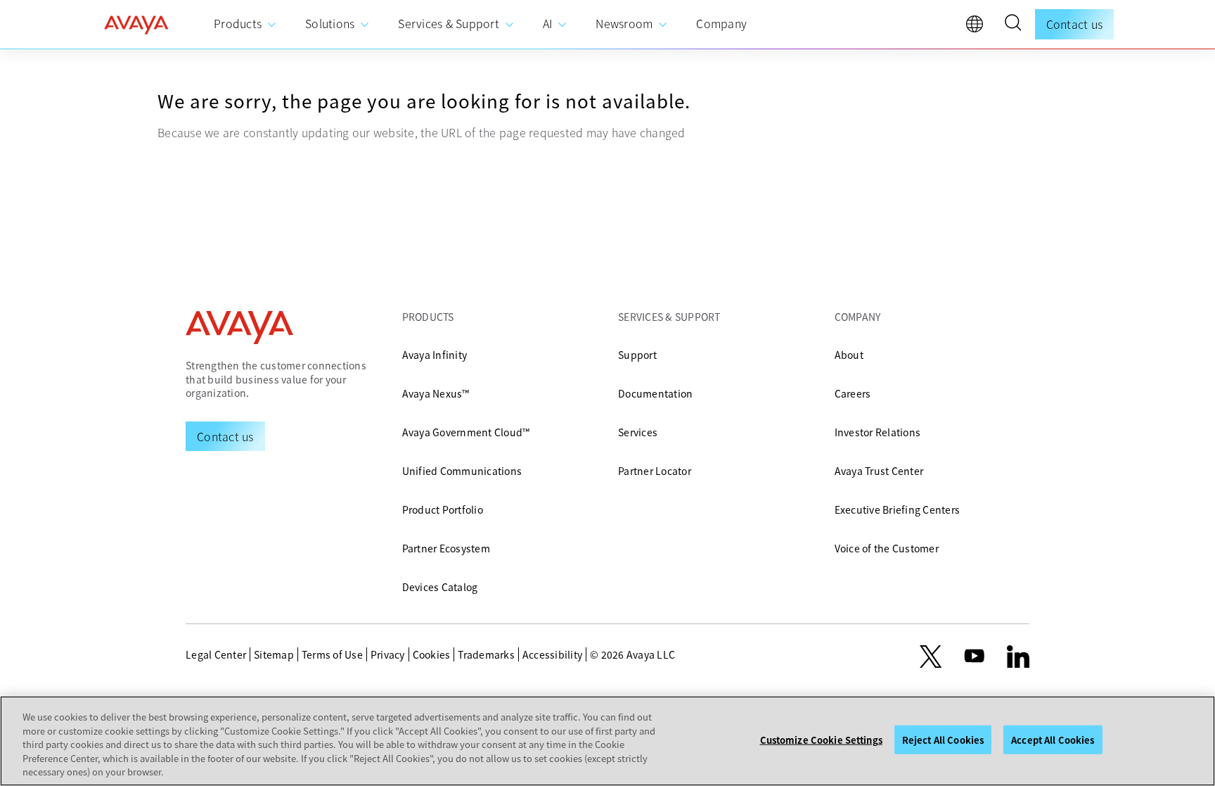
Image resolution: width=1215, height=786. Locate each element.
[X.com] (930, 656)
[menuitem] (245, 24)
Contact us (1074, 23)
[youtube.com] (974, 656)
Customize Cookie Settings (821, 740)
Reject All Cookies (943, 740)
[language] (978, 27)
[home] (136, 24)
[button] (1012, 24)
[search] (1012, 24)
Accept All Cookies (1052, 740)
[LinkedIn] (1018, 656)
